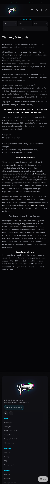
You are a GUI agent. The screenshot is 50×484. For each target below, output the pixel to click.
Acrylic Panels (9, 435)
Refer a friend (8, 465)
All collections (9, 443)
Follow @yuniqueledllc (15, 407)
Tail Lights (7, 427)
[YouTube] (6, 413)
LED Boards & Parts (10, 431)
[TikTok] (11, 413)
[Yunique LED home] (12, 10)
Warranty (7, 479)
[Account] (41, 10)
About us (7, 453)
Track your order (10, 483)
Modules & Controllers (11, 439)
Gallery (6, 457)
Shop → (25, 29)
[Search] (37, 10)
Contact (7, 475)
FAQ (5, 461)
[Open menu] (32, 10)
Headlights (8, 423)
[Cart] (46, 10)
